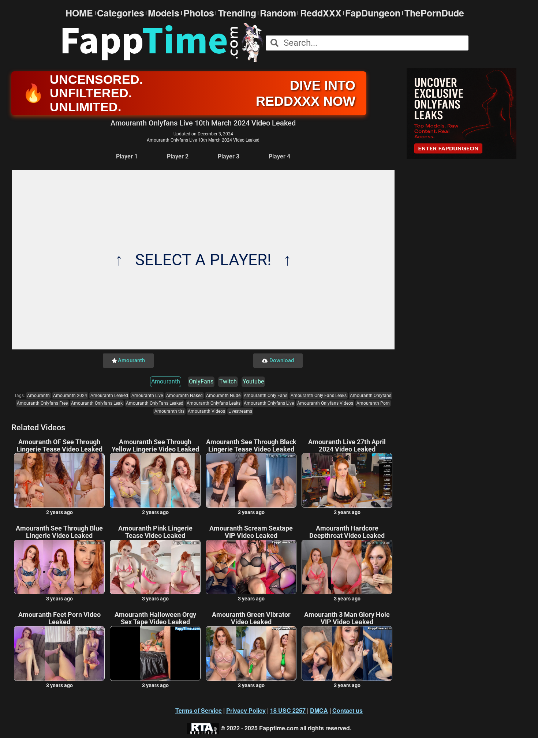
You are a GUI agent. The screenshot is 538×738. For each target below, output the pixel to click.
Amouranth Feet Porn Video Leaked (59, 618)
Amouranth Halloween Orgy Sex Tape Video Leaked (155, 618)
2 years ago (59, 512)
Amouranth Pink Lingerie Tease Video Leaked (155, 532)
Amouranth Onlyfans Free (42, 403)
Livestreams (240, 411)
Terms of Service (198, 710)
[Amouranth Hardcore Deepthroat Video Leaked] (347, 567)
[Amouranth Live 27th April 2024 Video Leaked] (347, 480)
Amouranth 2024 (70, 395)
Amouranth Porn (373, 403)
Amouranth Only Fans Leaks (319, 395)
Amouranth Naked (184, 395)
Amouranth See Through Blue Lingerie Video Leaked (59, 532)
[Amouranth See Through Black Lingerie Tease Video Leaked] (251, 480)
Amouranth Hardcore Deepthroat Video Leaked (347, 532)
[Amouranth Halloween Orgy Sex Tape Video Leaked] (155, 653)
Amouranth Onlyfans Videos (325, 403)
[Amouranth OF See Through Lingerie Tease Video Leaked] (59, 480)
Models (163, 13)
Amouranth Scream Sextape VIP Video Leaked (251, 532)
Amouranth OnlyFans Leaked (154, 403)
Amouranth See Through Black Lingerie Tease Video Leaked (251, 445)
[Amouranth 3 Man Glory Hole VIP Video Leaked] (347, 653)
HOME (79, 13)
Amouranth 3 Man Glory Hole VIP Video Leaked (347, 618)
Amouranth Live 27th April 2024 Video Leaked (347, 445)
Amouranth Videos (206, 411)
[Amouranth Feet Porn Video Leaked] (59, 653)
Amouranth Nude (223, 395)
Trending (237, 13)
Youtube (253, 381)
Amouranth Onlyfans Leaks (213, 403)
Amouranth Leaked (109, 395)
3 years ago (251, 512)
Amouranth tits (169, 411)
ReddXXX (320, 13)
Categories (120, 13)
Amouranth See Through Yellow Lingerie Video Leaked (155, 445)
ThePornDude (434, 13)
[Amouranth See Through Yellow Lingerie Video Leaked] (155, 480)
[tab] (126, 156)
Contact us (347, 710)
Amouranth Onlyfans (370, 395)
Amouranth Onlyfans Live (269, 403)
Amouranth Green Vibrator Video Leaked (251, 618)
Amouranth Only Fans (265, 395)
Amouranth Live (147, 395)
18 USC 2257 (288, 710)
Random (278, 13)
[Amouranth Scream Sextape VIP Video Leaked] (251, 567)
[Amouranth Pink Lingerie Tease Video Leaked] (155, 567)
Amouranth (165, 381)
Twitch (228, 381)
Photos (198, 13)
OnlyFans (201, 381)
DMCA (319, 710)
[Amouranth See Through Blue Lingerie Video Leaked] (59, 567)
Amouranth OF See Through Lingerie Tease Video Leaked (59, 445)
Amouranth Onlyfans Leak (97, 403)
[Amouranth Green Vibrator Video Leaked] (251, 653)
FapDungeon (372, 13)
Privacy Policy (246, 710)
